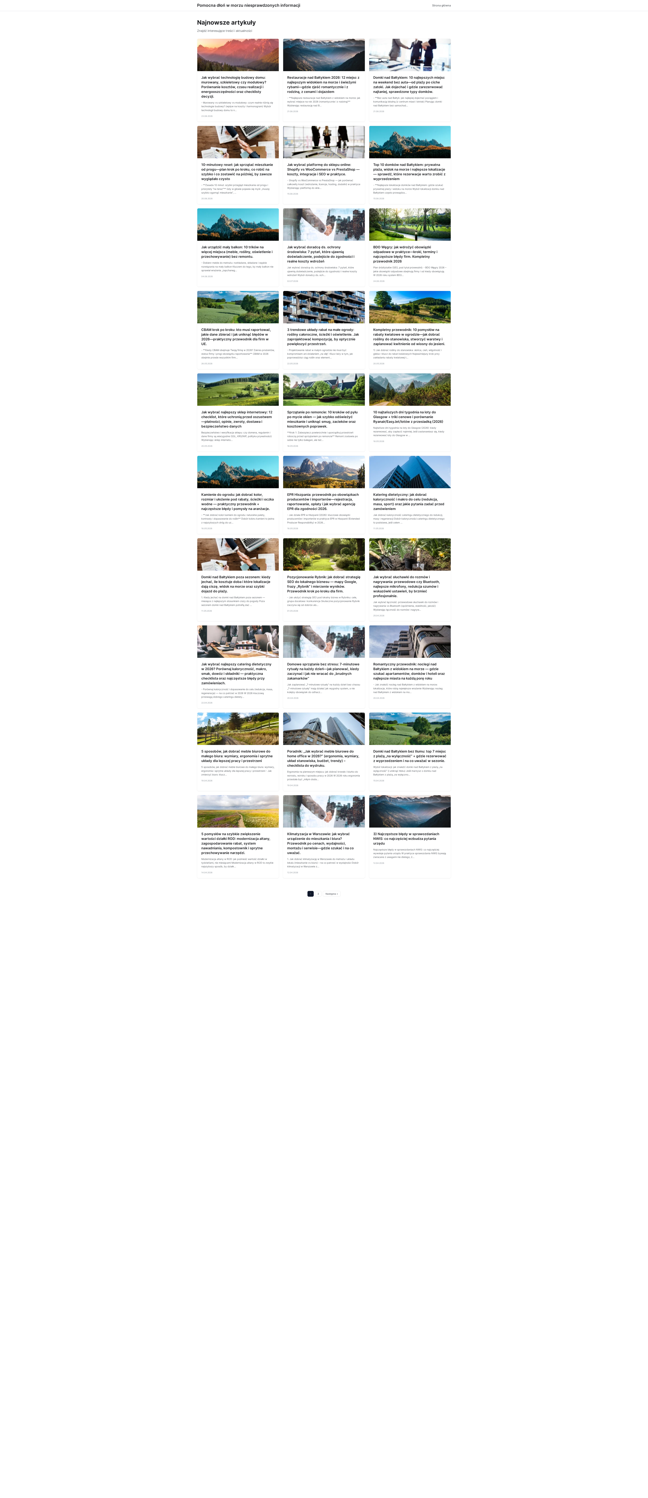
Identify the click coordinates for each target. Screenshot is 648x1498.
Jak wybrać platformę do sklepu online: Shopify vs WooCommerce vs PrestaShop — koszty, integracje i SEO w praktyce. (323, 169)
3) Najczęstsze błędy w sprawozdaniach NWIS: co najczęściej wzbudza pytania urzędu (406, 838)
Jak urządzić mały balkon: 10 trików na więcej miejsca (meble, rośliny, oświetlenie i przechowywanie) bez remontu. (237, 252)
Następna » (332, 893)
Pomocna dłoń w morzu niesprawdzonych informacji (248, 5)
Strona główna (441, 5)
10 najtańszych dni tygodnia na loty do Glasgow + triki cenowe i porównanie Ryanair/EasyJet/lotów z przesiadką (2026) (408, 417)
